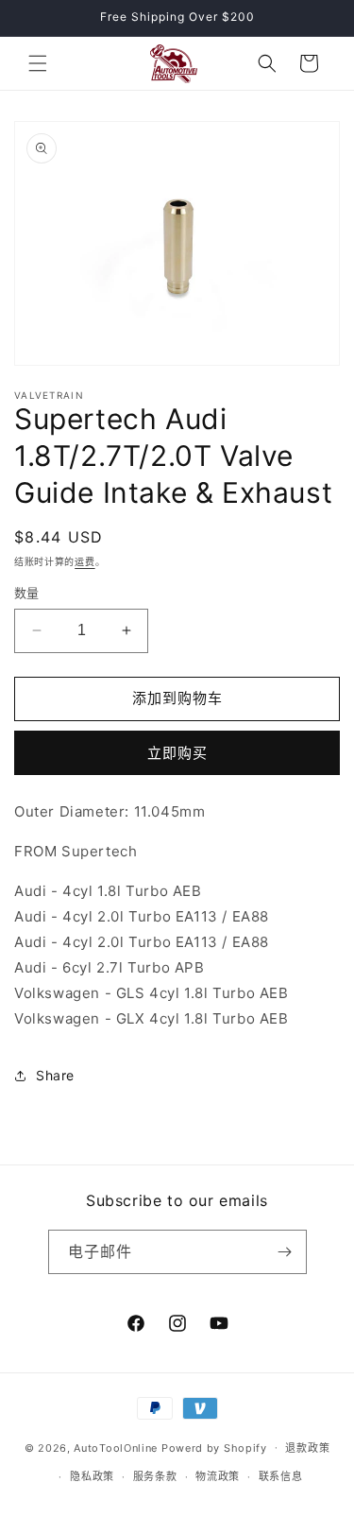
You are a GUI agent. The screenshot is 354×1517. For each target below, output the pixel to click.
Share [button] (55, 1075)
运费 (84, 561)
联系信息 (281, 1476)
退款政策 (307, 1448)
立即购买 (177, 753)
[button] (38, 63)
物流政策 (217, 1476)
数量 (27, 592)
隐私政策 (92, 1476)
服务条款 (155, 1476)
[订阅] (285, 1252)
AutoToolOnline (116, 1447)
